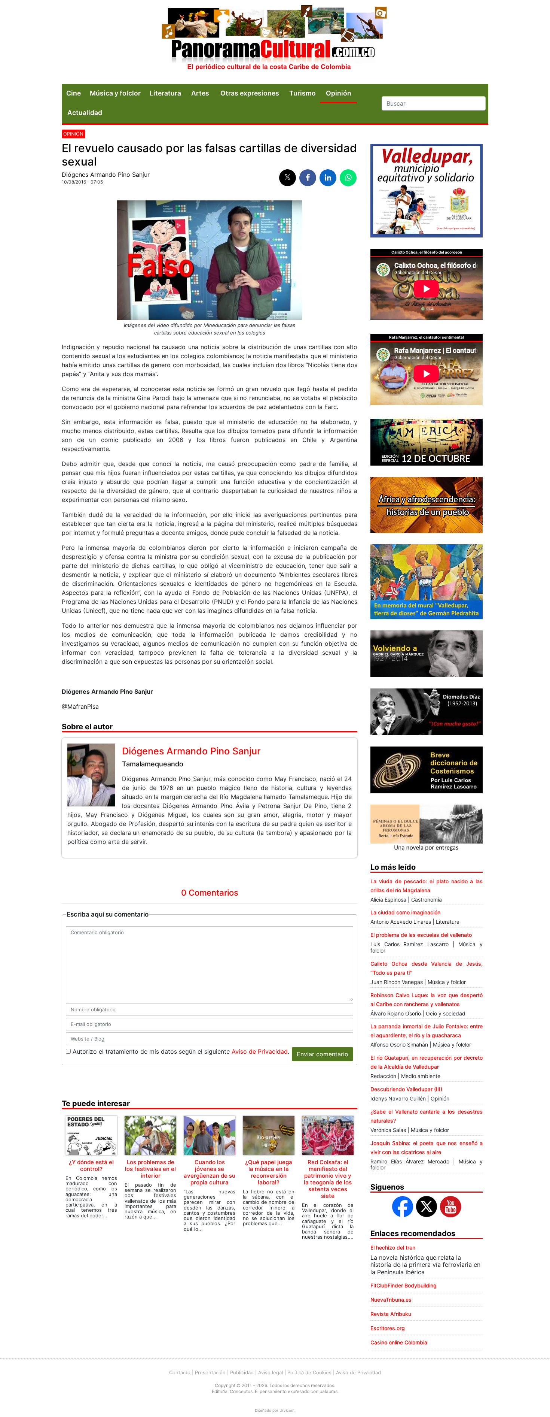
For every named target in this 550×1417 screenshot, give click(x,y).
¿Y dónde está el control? (91, 1165)
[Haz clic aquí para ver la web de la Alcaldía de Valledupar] (426, 190)
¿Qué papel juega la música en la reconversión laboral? (268, 1172)
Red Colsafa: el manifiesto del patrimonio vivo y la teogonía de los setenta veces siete (328, 1179)
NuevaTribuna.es (391, 1299)
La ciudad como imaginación (405, 912)
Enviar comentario (322, 1054)
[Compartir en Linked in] (328, 177)
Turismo (302, 93)
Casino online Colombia (398, 1342)
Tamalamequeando (152, 764)
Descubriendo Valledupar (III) (406, 1089)
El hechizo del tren (392, 1247)
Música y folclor (115, 93)
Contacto (179, 1372)
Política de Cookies (309, 1372)
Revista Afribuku (390, 1314)
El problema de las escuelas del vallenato (421, 935)
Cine (73, 93)
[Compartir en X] (287, 177)
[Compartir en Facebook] (307, 177)
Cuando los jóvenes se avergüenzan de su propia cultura (209, 1172)
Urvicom (286, 1410)
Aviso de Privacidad (260, 1051)
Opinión (73, 134)
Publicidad (242, 1372)
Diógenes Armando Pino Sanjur (106, 174)
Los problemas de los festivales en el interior (150, 1169)
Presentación (210, 1372)
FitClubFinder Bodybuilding (403, 1285)
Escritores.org (387, 1328)
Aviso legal (270, 1372)
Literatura (165, 93)
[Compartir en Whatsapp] (348, 177)
